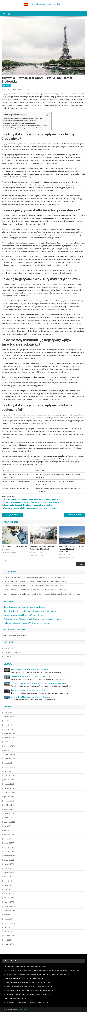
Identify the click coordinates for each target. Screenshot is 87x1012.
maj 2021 (7, 877)
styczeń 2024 (9, 776)
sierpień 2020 (9, 915)
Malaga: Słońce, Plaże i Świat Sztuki (15, 547)
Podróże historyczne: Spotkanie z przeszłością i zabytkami (43, 548)
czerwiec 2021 (9, 872)
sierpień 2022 (9, 814)
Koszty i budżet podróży (12, 652)
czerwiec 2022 (9, 822)
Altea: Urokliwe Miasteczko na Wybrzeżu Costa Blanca (30, 697)
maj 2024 (7, 771)
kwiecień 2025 (9, 750)
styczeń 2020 (9, 944)
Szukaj (4, 560)
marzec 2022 (9, 835)
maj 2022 (7, 826)
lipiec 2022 (8, 818)
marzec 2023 (9, 788)
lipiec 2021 (8, 868)
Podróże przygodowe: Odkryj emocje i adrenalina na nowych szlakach (30, 508)
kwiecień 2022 (9, 830)
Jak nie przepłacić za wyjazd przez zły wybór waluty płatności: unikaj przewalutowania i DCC (37, 581)
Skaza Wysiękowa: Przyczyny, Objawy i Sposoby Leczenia (31, 676)
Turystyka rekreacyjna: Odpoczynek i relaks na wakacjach (24, 607)
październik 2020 (10, 906)
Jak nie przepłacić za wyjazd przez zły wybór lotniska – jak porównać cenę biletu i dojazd (36, 590)
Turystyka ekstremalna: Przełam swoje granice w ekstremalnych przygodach (38, 683)
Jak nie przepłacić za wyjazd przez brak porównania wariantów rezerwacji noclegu (33, 586)
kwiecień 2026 (9, 725)
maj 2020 (7, 927)
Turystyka (6, 85)
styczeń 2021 (9, 894)
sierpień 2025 (9, 738)
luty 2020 (7, 940)
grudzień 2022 (9, 797)
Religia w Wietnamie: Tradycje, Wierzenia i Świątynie (29, 669)
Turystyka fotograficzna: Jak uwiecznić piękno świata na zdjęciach (14, 515)
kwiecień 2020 (9, 932)
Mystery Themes (22, 1009)
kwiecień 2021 (9, 881)
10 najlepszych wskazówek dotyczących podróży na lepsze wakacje (28, 986)
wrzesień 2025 (9, 733)
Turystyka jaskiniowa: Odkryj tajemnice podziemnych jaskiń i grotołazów (75, 515)
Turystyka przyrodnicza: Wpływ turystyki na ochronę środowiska (27, 1002)
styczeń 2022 (9, 843)
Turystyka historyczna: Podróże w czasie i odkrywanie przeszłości (27, 994)
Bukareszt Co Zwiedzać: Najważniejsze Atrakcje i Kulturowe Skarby (29, 505)
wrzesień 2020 (9, 910)
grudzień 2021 (9, 847)
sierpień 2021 (9, 864)
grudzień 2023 (9, 780)
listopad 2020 (9, 902)
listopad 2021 (9, 851)
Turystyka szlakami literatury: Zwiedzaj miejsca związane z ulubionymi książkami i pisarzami (37, 974)
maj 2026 (7, 721)
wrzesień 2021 (9, 860)
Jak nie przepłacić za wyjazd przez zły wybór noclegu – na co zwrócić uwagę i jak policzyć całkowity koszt (42, 594)
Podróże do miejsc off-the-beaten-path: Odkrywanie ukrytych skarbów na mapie (32, 619)
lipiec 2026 (8, 712)
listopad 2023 (9, 784)
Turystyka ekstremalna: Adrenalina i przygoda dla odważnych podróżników (72, 549)
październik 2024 (10, 754)
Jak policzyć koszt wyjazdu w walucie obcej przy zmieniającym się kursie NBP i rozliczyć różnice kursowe (41, 970)
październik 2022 (10, 805)
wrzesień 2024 (9, 759)
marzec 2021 (9, 885)
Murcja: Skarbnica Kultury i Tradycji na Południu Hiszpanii (24, 615)
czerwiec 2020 (9, 923)
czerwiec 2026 (9, 716)
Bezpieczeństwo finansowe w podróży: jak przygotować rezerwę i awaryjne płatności (34, 577)
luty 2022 (7, 839)
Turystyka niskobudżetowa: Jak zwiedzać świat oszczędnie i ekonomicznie (30, 611)
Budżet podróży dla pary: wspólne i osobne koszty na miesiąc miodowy (29, 990)
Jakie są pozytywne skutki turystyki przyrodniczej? (20, 120)
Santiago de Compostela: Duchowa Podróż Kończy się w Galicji (26, 966)
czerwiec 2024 (9, 767)
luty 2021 (7, 889)
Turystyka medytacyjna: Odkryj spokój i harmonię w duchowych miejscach (32, 499)
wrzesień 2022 (9, 809)
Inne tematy (8, 648)
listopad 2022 (9, 801)
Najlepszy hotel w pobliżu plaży (15, 998)
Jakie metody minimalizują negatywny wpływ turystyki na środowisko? (26, 125)
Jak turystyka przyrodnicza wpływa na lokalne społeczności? (24, 128)
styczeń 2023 (9, 792)
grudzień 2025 (9, 729)
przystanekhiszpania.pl (22, 89)
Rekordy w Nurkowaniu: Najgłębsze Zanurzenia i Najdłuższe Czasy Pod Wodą (33, 502)
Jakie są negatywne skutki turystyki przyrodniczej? (20, 123)
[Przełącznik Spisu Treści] (46, 115)
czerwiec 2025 (9, 746)
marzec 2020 (9, 936)
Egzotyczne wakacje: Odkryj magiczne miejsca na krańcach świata (28, 982)
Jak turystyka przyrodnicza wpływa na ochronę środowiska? (23, 118)
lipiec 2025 (8, 742)
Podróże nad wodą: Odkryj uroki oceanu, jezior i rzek (29, 690)
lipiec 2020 (8, 919)
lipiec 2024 (8, 763)
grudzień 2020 (9, 898)
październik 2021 (10, 856)
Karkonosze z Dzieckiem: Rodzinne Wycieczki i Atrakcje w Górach (27, 623)
